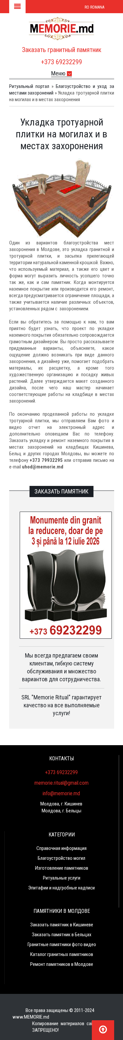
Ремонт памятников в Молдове (61, 964)
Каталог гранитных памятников (61, 954)
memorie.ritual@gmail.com (61, 783)
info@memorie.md (61, 793)
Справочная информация (61, 848)
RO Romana (94, 7)
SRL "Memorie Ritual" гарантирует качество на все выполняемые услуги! (61, 705)
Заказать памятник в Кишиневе (61, 925)
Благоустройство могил (61, 858)
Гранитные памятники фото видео (62, 944)
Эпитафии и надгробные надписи (61, 888)
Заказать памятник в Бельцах (62, 935)
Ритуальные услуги (61, 878)
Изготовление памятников (61, 868)
